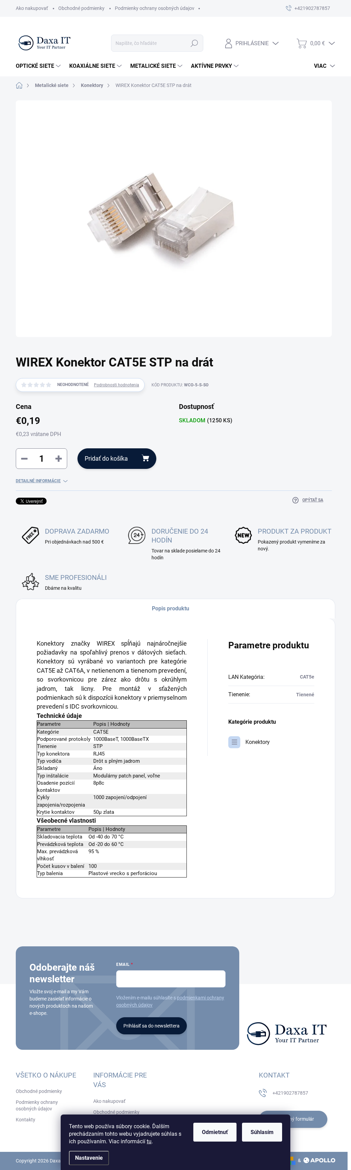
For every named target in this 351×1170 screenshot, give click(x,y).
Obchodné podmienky (81, 8)
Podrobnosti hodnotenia (116, 385)
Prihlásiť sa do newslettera (151, 1026)
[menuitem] (39, 66)
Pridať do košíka (106, 458)
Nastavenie (89, 1158)
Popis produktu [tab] (170, 608)
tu (149, 1141)
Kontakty (25, 1119)
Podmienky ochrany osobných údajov (154, 8)
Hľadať (194, 43)
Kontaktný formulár (293, 1119)
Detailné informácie (38, 480)
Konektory (257, 742)
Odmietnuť (215, 1132)
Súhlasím (262, 1132)
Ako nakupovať (32, 8)
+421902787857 (290, 1093)
